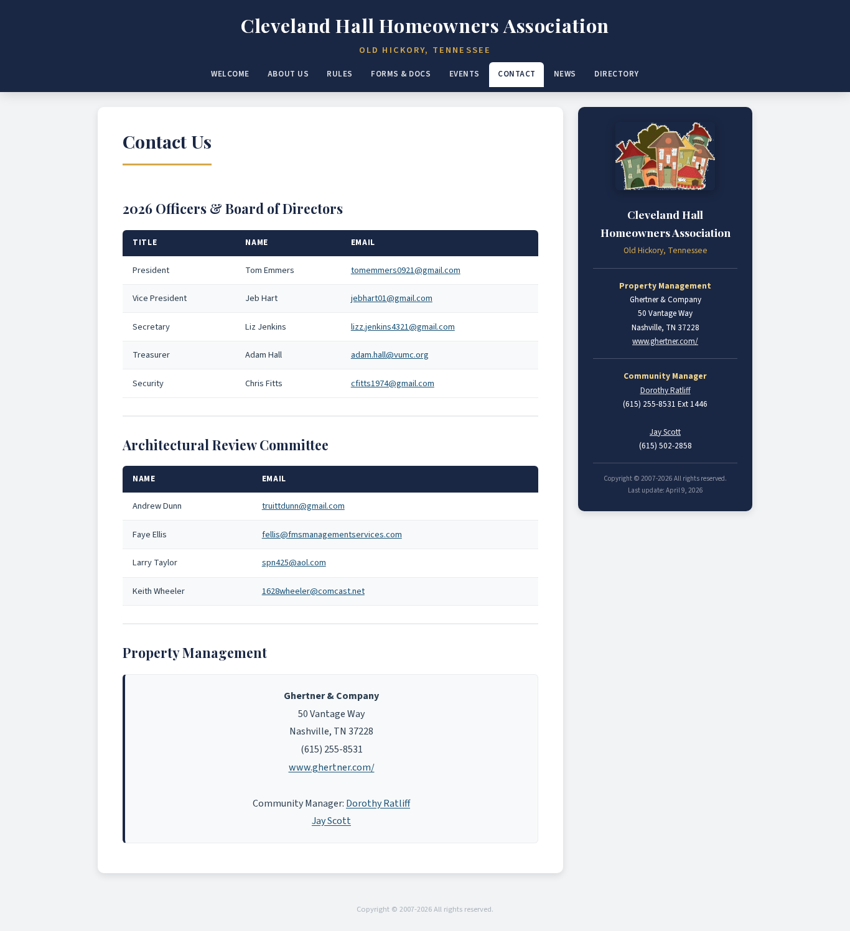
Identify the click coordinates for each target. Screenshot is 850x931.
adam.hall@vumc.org (390, 354)
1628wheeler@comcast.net (313, 591)
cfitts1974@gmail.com (392, 383)
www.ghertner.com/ (332, 767)
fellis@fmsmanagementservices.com (332, 534)
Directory (616, 74)
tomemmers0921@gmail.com (405, 270)
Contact (517, 74)
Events (464, 74)
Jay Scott (331, 821)
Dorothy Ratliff (378, 803)
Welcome (230, 74)
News (565, 74)
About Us (288, 74)
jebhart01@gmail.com (391, 298)
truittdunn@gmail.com (303, 505)
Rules (340, 74)
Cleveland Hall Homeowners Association (425, 25)
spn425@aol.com (294, 562)
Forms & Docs (401, 74)
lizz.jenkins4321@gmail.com (403, 326)
